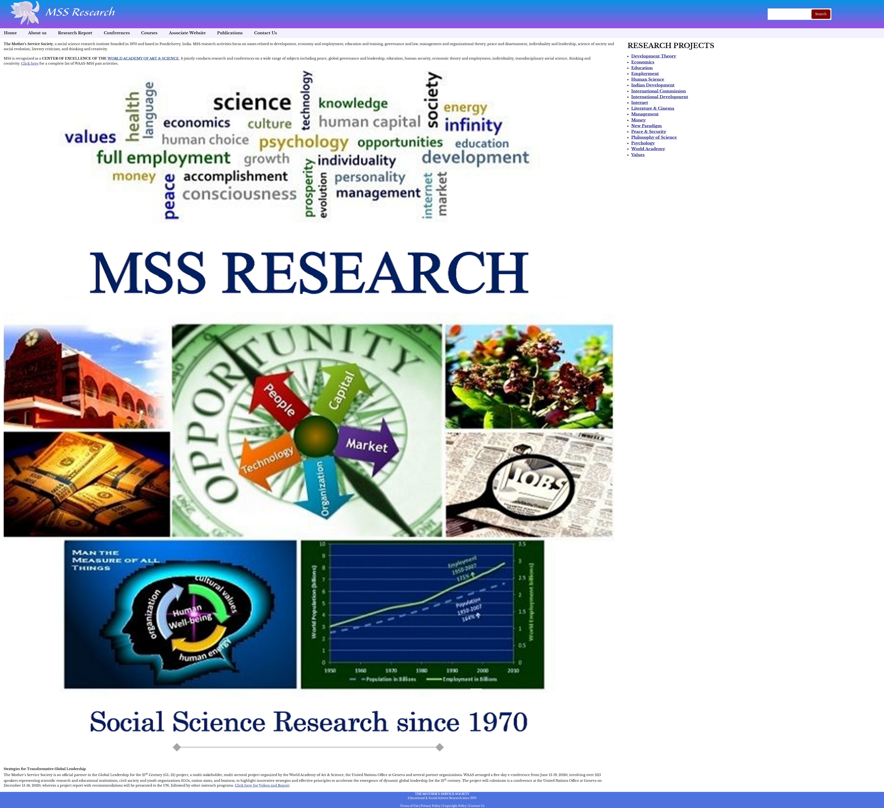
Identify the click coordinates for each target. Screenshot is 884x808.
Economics (642, 62)
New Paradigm (646, 126)
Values (638, 154)
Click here (29, 63)
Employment (645, 73)
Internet (639, 102)
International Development (659, 97)
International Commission (658, 91)
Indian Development (653, 85)
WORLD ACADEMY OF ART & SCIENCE (143, 58)
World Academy (648, 149)
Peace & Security (648, 131)
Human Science (647, 79)
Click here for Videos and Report (262, 785)
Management (645, 114)
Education (642, 68)
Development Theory (653, 56)
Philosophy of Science (654, 137)
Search (821, 14)
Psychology (643, 143)
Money (638, 120)
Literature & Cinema (652, 108)
